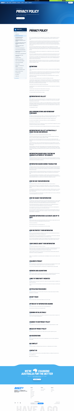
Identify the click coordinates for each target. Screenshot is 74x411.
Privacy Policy (42, 390)
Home (7, 2)
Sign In (66, 2)
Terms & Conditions (43, 389)
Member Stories (32, 392)
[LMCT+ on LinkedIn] (20, 403)
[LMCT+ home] (3, 2)
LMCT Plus (12, 0)
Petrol (10, 2)
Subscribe (41, 403)
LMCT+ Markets (32, 395)
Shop (31, 397)
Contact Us (52, 389)
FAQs (51, 391)
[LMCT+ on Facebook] (18, 403)
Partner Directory (32, 391)
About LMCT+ (52, 390)
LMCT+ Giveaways (37, 0)
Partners (26, 2)
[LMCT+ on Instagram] (15, 403)
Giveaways (18, 2)
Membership (30, 2)
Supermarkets (14, 2)
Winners (22, 2)
